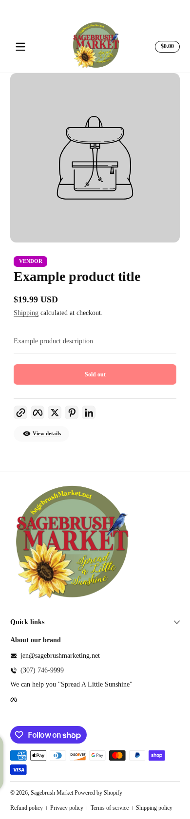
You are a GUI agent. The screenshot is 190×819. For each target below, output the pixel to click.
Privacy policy (66, 807)
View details (47, 433)
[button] (166, 46)
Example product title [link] (77, 276)
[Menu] (20, 47)
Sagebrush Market (52, 792)
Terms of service (110, 807)
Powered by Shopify (98, 792)
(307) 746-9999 (42, 670)
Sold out (95, 374)
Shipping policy (154, 807)
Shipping (26, 312)
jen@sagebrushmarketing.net (60, 655)
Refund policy (26, 807)
